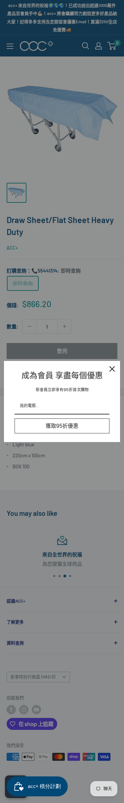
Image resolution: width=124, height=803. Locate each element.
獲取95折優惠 (62, 426)
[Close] (112, 369)
